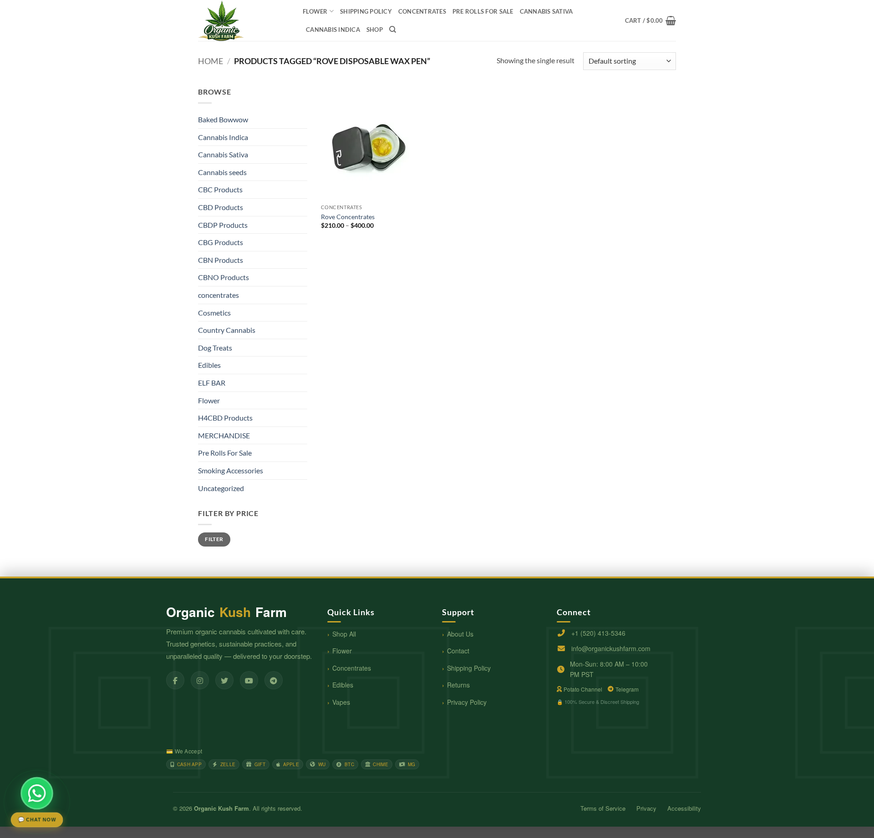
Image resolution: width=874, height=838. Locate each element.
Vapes (341, 702)
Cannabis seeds (222, 172)
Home (210, 61)
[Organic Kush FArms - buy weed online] (243, 20)
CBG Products (220, 242)
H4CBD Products (225, 417)
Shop (374, 29)
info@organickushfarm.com (610, 648)
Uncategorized (221, 488)
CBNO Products (223, 277)
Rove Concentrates (348, 217)
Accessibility (684, 808)
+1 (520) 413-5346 (598, 632)
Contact (458, 650)
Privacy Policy (467, 702)
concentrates (422, 11)
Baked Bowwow (223, 119)
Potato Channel (583, 689)
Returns (458, 684)
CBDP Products (223, 225)
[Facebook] (175, 680)
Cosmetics (214, 312)
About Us (460, 633)
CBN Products (220, 260)
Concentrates (351, 667)
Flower (315, 11)
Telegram (627, 689)
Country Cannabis (226, 330)
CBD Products (220, 207)
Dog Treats (215, 347)
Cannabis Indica (333, 29)
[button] (650, 20)
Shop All (344, 633)
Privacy (646, 808)
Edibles (209, 365)
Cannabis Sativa (546, 11)
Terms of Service (602, 808)
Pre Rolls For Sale (482, 11)
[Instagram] (200, 680)
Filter (214, 539)
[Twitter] (224, 680)
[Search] (392, 29)
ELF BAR (211, 382)
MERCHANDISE (224, 435)
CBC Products (220, 189)
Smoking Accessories (230, 470)
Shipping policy (366, 11)
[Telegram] (273, 680)
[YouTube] (249, 680)
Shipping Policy (469, 667)
